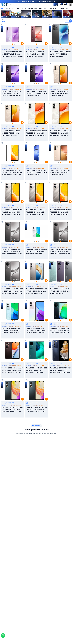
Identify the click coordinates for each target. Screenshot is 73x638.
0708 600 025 (32, 1)
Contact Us (9, 8)
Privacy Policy (64, 8)
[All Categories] (2, 8)
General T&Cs (32, 8)
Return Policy (43, 8)
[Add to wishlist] (2, 24)
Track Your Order (20, 8)
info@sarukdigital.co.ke (47, 1)
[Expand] (22, 43)
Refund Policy (53, 8)
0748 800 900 (22, 1)
